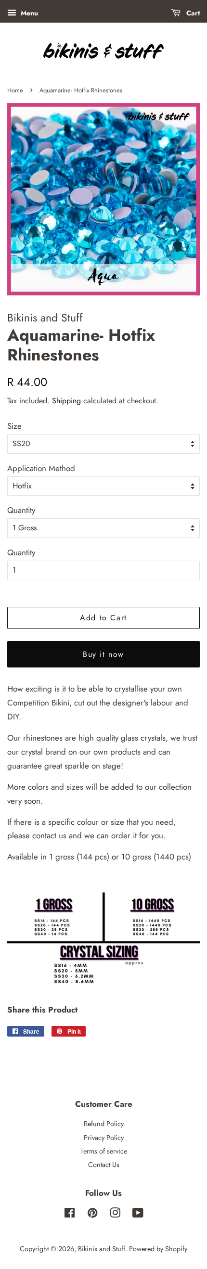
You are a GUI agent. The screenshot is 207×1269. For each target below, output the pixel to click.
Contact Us (103, 1164)
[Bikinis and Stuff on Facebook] (69, 1214)
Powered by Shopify (158, 1249)
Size (14, 426)
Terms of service (103, 1151)
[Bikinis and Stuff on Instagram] (115, 1214)
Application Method (41, 468)
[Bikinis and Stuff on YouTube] (137, 1214)
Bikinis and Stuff (101, 1249)
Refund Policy (104, 1123)
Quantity (21, 510)
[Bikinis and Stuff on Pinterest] (92, 1214)
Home (15, 90)
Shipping (66, 400)
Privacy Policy (104, 1137)
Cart (192, 13)
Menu (28, 13)
